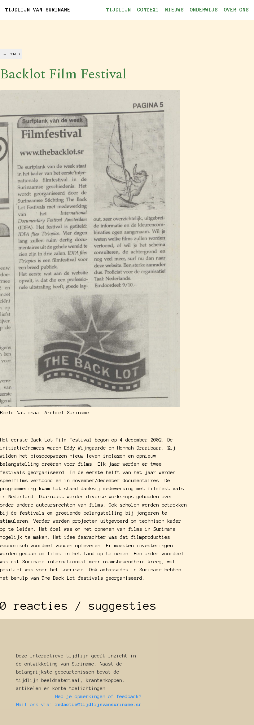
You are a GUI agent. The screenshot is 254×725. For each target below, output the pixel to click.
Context (148, 9)
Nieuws (174, 9)
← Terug (11, 54)
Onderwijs (204, 9)
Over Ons (236, 9)
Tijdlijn (118, 9)
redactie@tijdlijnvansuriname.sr (98, 704)
